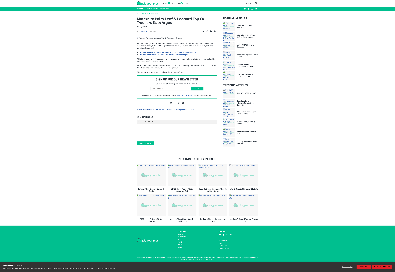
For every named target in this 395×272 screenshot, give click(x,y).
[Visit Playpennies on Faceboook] (248, 9)
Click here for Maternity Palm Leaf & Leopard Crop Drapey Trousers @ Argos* (167, 52)
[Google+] (215, 31)
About (221, 243)
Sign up (197, 88)
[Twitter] (203, 31)
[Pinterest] (211, 31)
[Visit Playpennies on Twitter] (245, 9)
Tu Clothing (182, 237)
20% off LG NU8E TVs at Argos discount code (176, 110)
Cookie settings (347, 267)
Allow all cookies (382, 267)
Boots (180, 244)
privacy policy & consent (184, 95)
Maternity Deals (148, 14)
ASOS (179, 239)
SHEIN (180, 247)
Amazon (180, 234)
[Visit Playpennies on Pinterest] (252, 9)
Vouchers (176, 3)
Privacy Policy (224, 248)
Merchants (182, 232)
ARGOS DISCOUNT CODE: (147, 110)
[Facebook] (207, 31)
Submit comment (145, 143)
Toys (186, 3)
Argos (158, 14)
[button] (138, 122)
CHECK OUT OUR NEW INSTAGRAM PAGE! (157, 9)
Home (139, 14)
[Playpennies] (148, 3)
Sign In (248, 3)
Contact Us (223, 246)
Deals (165, 3)
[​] (177, 131)
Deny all (363, 267)
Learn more (111, 268)
